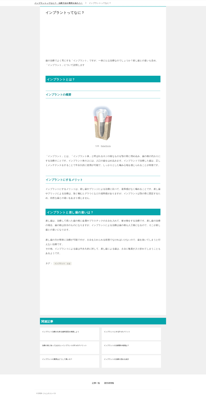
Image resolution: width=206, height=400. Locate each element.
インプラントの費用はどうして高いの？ (57, 359)
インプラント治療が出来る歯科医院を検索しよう (60, 332)
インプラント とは (62, 264)
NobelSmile (106, 146)
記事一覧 (96, 383)
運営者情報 (109, 383)
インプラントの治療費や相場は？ (116, 345)
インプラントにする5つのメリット (117, 332)
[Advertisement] (103, 38)
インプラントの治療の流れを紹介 (116, 359)
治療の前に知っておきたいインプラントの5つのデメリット (64, 345)
